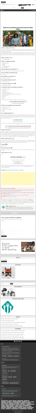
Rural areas (24, 407)
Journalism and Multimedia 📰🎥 (10, 406)
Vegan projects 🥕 (8, 408)
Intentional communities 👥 (27, 405)
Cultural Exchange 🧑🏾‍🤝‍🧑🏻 (17, 403)
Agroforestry (17, 136)
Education (6, 404)
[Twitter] (29, 10)
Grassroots (17, 405)
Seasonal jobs (16, 359)
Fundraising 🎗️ (3, 405)
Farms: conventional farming (30, 404)
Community (32, 401)
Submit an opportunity (5, 393)
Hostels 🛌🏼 (20, 405)
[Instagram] (31, 10)
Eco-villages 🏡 (29, 403)
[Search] (35, 10)
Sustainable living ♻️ (9, 203)
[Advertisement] (18, 19)
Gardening (7, 405)
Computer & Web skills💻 (4, 403)
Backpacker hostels (24, 401)
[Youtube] (19, 341)
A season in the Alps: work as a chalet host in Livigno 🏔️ (16, 334)
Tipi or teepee (17, 203)
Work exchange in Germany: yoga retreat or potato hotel (9, 324)
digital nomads (6, 123)
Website (2, 234)
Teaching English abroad (30, 407)
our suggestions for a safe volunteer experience (17, 166)
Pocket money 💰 (20, 407)
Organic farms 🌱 (3, 407)
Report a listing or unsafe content (11, 196)
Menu (2, 10)
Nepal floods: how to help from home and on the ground (9, 318)
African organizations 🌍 (4, 400)
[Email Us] (21, 341)
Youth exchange (30, 408)
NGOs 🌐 (27, 406)
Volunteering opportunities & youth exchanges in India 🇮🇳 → (26, 213)
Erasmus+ (17, 404)
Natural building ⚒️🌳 (22, 406)
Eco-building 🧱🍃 (23, 403)
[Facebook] (30, 10)
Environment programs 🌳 (12, 404)
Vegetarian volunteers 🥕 (15, 408)
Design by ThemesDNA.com (18, 412)
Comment (3, 220)
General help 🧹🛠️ (12, 405)
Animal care (10, 400)
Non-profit (8, 359)
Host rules (12, 393)
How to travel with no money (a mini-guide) (7, 320)
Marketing (16, 406)
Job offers (11, 359)
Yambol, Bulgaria (22, 149)
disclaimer (2, 167)
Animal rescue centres (20, 400)
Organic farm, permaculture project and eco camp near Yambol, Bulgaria (18, 28)
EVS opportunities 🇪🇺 (23, 404)
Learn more (11, 193)
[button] (18, 247)
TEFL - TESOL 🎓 (3, 408)
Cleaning (29, 401)
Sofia (5, 149)
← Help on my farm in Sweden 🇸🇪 (6, 213)
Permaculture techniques (5, 136)
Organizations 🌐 (9, 407)
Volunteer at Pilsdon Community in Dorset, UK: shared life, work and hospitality (13, 322)
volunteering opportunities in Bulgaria (14, 170)
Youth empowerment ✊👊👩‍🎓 (23, 408)
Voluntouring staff (12, 206)
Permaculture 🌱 (14, 407)
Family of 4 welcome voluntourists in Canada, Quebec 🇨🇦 (16, 330)
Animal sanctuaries (26, 400)
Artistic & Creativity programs (17, 401)
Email (2, 232)
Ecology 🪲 (2, 404)
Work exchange (4, 359)
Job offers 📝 (3, 406)
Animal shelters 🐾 (3, 401)
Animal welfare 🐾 (9, 401)
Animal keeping (14, 400)
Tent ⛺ (13, 203)
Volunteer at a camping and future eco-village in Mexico (16, 337)
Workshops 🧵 (21, 203)
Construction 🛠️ (11, 403)
